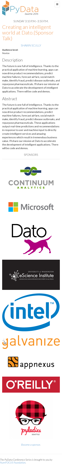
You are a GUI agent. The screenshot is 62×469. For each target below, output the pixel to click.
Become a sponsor (30, 444)
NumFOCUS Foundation (13, 462)
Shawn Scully (31, 45)
